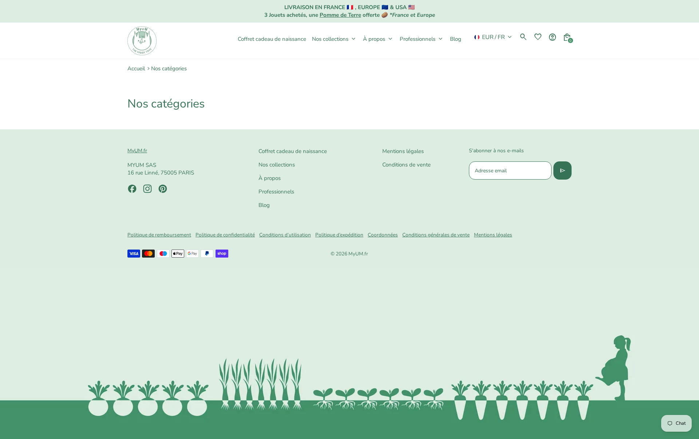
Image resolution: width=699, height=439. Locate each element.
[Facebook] (132, 188)
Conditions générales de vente (436, 234)
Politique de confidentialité (225, 234)
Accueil (136, 68)
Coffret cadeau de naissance (292, 151)
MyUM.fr (358, 253)
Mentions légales (403, 151)
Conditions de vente (406, 164)
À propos (269, 178)
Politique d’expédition (339, 234)
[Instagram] (147, 188)
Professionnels (276, 191)
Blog (264, 205)
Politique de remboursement (159, 234)
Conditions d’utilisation (285, 234)
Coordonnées (383, 234)
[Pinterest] (162, 188)
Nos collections (276, 164)
